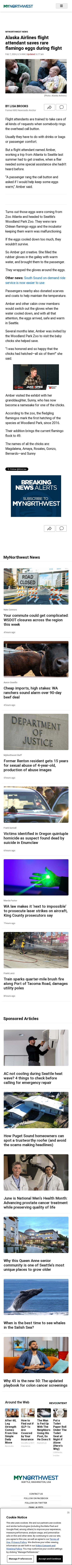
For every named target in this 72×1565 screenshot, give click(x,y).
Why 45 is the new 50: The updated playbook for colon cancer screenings (35, 1383)
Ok (68, 1512)
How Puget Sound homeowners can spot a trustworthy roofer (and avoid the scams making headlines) (35, 1140)
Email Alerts (36, 1507)
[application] (36, 377)
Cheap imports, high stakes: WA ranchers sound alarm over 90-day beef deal (32, 692)
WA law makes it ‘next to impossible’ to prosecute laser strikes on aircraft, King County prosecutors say (35, 910)
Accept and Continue (50, 1559)
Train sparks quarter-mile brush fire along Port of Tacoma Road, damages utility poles (36, 983)
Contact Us (36, 1493)
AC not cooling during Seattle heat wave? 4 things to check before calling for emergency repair (33, 1078)
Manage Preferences (20, 1559)
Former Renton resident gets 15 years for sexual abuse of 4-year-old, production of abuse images (36, 765)
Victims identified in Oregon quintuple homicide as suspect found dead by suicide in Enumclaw (36, 838)
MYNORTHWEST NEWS (16, 31)
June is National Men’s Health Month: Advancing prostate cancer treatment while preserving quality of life (36, 1202)
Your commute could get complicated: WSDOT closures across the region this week (36, 620)
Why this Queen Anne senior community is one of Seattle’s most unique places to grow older (34, 1265)
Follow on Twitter (36, 1502)
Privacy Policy (19, 1542)
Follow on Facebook (36, 1498)
